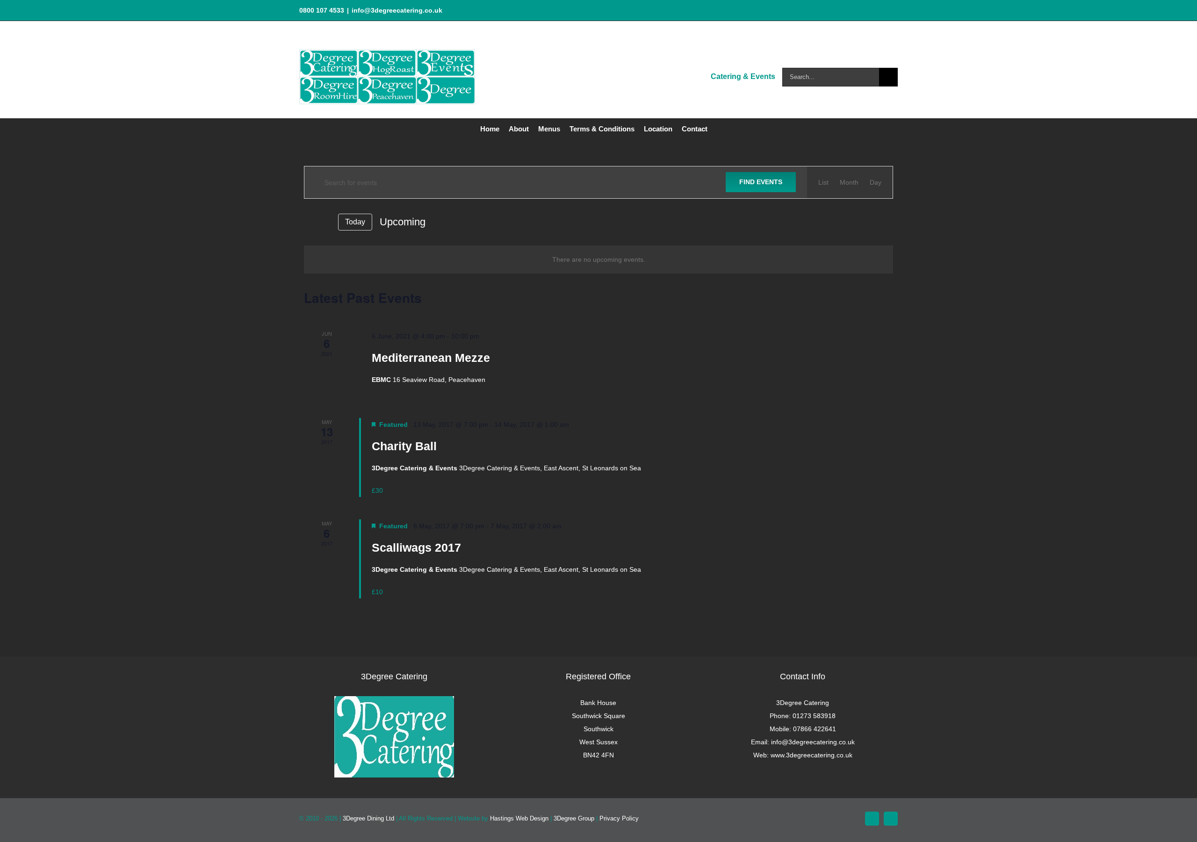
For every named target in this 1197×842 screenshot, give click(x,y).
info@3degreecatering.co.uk (397, 10)
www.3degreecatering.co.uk (811, 755)
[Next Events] (325, 222)
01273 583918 (814, 716)
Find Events (760, 182)
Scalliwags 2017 (416, 547)
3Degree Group (574, 818)
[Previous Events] (309, 221)
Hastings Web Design (519, 818)
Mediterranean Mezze (431, 357)
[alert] (598, 259)
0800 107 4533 (321, 10)
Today (355, 222)
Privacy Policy (619, 818)
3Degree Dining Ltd (368, 818)
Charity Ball (404, 446)
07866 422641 (814, 729)
